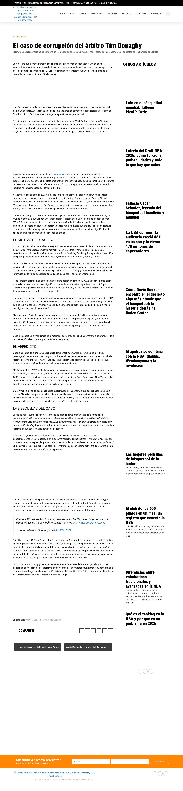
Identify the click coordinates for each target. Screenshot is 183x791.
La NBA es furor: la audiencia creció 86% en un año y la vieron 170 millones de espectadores (143, 241)
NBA (72, 14)
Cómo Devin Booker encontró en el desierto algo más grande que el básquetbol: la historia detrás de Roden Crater (145, 301)
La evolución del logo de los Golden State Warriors (39, 647)
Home (62, 14)
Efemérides (141, 14)
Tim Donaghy (55, 620)
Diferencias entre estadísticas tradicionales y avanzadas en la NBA (143, 579)
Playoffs (126, 14)
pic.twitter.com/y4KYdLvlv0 (89, 522)
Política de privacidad (43, 779)
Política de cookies (60, 779)
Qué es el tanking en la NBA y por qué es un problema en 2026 (145, 618)
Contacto (156, 14)
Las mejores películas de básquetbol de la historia (144, 459)
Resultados (96, 14)
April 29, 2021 (63, 530)
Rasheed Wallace (61, 174)
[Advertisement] (63, 92)
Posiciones (112, 14)
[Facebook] (159, 3)
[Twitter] (163, 3)
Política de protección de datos (79, 779)
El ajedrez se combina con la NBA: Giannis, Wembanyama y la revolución (144, 358)
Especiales (19, 36)
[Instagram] (168, 3)
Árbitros (29, 620)
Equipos (82, 14)
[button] (168, 14)
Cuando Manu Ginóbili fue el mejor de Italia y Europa (86, 647)
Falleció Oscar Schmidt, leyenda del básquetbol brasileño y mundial (145, 210)
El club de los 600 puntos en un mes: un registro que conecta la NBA (145, 515)
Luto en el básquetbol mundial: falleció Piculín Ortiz (144, 107)
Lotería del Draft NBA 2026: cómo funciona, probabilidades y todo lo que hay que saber (144, 157)
